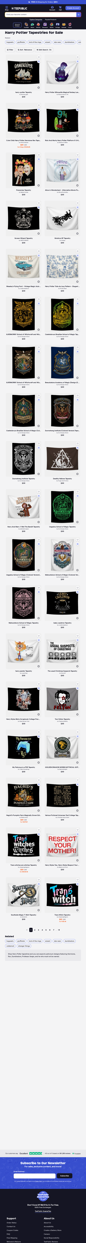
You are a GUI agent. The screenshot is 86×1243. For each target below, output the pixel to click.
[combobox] (40, 14)
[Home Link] (19, 8)
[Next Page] (59, 930)
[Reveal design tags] (39, 88)
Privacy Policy (38, 1181)
